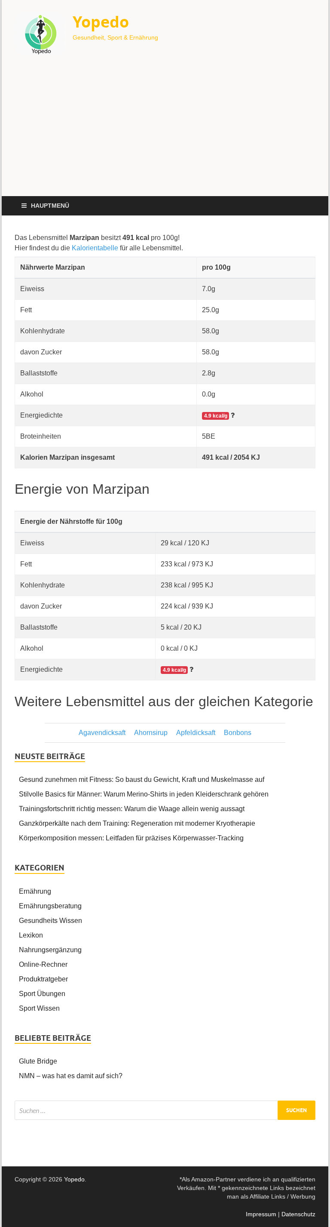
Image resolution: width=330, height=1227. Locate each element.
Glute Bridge (38, 1061)
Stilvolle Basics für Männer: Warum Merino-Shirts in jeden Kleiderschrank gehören (144, 794)
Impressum (261, 1214)
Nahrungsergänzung (50, 949)
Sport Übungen (42, 993)
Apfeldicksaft (195, 732)
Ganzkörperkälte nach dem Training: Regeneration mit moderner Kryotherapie (137, 823)
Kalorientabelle (95, 248)
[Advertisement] (165, 131)
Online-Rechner (43, 964)
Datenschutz (298, 1214)
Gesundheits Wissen (50, 920)
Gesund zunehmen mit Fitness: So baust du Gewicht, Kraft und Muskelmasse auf (141, 779)
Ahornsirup (151, 732)
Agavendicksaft (102, 732)
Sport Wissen (39, 1008)
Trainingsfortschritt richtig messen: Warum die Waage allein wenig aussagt (131, 808)
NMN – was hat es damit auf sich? (70, 1075)
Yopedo (101, 21)
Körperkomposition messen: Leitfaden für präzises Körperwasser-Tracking (131, 838)
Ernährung (35, 891)
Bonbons (237, 732)
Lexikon (31, 935)
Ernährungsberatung (50, 906)
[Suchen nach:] (165, 1110)
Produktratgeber (43, 979)
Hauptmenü (50, 205)
